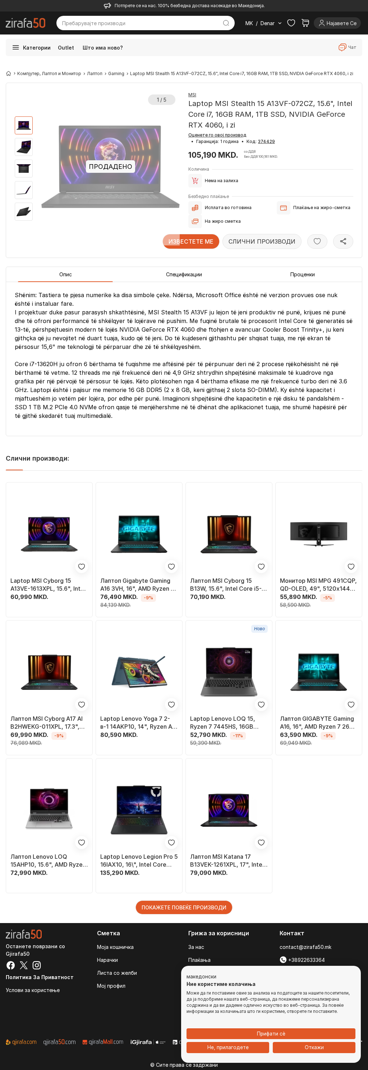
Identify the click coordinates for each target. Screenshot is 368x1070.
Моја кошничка (115, 947)
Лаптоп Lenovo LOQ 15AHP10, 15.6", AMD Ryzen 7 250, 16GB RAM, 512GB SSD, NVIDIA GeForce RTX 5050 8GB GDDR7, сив (48, 860)
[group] (24, 125)
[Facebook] (11, 966)
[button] (201, 977)
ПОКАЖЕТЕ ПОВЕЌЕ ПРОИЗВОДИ (184, 907)
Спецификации (184, 274)
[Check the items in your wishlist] (291, 23)
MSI (192, 94)
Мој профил (111, 986)
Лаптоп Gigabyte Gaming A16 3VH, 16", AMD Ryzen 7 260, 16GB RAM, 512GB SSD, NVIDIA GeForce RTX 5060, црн (137, 584)
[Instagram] (37, 966)
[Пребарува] (226, 23)
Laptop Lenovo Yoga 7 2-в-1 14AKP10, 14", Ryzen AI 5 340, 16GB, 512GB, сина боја (137, 722)
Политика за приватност (40, 977)
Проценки (302, 274)
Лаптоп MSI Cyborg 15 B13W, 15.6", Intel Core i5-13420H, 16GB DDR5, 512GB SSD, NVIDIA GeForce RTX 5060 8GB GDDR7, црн (228, 584)
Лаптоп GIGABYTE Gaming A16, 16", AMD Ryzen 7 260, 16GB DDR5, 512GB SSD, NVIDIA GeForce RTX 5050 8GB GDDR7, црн (317, 722)
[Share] (343, 241)
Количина (198, 169)
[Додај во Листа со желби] (317, 241)
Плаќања (199, 960)
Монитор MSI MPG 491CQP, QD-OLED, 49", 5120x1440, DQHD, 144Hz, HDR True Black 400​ (318, 584)
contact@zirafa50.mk (305, 947)
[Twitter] (24, 966)
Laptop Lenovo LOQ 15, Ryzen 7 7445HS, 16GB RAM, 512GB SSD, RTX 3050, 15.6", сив (222, 722)
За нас (196, 947)
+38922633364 (306, 960)
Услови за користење (33, 990)
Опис (65, 274)
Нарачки (107, 960)
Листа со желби (117, 973)
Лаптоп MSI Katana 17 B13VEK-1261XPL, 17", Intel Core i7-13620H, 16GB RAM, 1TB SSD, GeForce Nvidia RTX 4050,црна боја (228, 860)
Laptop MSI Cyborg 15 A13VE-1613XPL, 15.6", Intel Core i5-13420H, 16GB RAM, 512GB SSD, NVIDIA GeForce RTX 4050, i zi (49, 584)
